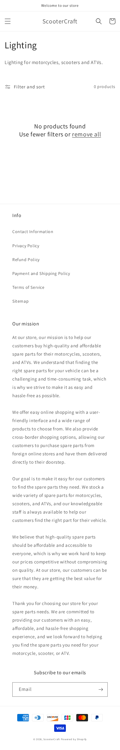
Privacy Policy (25, 245)
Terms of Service (28, 287)
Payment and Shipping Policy (41, 273)
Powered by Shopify (74, 739)
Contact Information (32, 231)
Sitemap (20, 301)
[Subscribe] (100, 689)
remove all (86, 134)
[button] (7, 21)
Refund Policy (26, 259)
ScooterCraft (51, 739)
